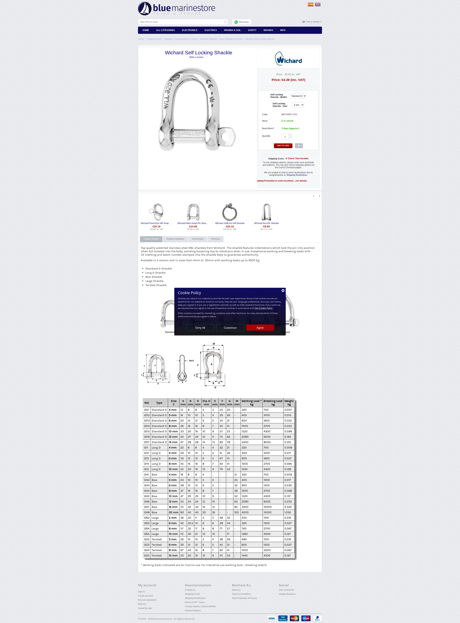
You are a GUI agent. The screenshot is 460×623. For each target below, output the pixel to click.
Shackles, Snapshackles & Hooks (180, 39)
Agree (260, 327)
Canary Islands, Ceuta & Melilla (200, 606)
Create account (145, 596)
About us (236, 590)
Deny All (200, 327)
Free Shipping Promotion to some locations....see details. (258, 181)
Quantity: (266, 136)
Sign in (141, 591)
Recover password (147, 600)
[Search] (225, 22)
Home (145, 30)
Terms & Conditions (241, 594)
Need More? (268, 128)
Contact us (190, 590)
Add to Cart (283, 146)
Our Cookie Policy (263, 308)
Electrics (211, 30)
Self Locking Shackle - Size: (280, 104)
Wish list (142, 604)
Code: (265, 114)
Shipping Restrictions (195, 598)
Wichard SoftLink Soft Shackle (230, 223)
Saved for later (145, 608)
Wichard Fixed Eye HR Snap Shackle (156, 223)
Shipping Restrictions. (297, 175)
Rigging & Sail (232, 30)
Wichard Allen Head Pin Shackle (193, 223)
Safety (252, 30)
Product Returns (193, 610)
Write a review (196, 57)
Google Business (287, 594)
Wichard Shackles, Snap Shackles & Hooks (221, 39)
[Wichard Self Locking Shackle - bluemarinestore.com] (197, 108)
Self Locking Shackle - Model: (278, 95)
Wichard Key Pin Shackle (266, 223)
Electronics (189, 30)
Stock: (265, 121)
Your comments (286, 590)
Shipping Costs (192, 594)
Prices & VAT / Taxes (195, 602)
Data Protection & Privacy (244, 598)
